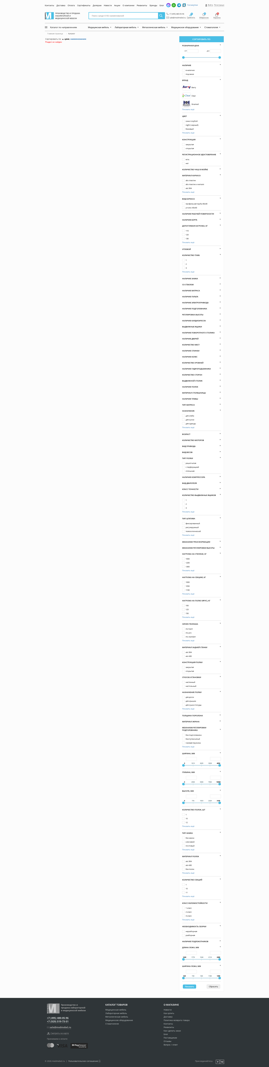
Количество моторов (193, 440)
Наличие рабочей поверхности (198, 214)
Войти (210, 5)
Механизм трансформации (196, 542)
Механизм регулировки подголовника (194, 728)
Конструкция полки (192, 662)
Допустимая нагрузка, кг (195, 226)
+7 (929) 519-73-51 (58, 1021)
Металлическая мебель (116, 1016)
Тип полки (187, 458)
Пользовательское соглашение (83, 1061)
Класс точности (190, 489)
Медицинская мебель (115, 1009)
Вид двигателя (189, 483)
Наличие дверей (190, 338)
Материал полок (190, 856)
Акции (117, 5)
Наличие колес (189, 356)
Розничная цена (190, 45)
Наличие (186, 65)
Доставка (60, 5)
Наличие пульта (190, 296)
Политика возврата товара (177, 1020)
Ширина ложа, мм (191, 966)
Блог (162, 5)
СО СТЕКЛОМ (188, 284)
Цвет (184, 116)
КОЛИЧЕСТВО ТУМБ (191, 255)
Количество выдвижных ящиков (199, 495)
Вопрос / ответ (171, 1044)
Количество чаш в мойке (195, 169)
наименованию (78, 39)
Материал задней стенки (194, 647)
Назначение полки (191, 692)
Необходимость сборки (194, 926)
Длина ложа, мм (190, 947)
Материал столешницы (194, 393)
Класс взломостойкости (194, 903)
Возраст (186, 434)
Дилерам (97, 5)
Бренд (185, 80)
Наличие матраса (191, 290)
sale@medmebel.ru (176, 17)
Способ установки (191, 677)
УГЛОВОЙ (186, 249)
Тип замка (187, 833)
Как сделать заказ (172, 1030)
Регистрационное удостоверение (199, 154)
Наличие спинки (190, 350)
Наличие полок (190, 387)
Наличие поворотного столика (198, 332)
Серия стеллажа (190, 624)
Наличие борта (189, 220)
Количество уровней (192, 362)
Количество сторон (192, 375)
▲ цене (65, 39)
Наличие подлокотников (195, 941)
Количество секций (192, 879)
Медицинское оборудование (119, 1020)
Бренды (153, 5)
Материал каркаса (191, 175)
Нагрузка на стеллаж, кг (194, 554)
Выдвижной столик (192, 381)
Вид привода (189, 446)
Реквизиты (142, 5)
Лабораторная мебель (116, 1013)
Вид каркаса (188, 199)
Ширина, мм (188, 753)
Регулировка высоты (192, 314)
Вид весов (187, 452)
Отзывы (167, 1041)
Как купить (169, 1013)
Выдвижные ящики (192, 326)
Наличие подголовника (194, 308)
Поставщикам (170, 1037)
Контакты (49, 5)
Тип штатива (188, 518)
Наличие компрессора (193, 477)
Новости (108, 5)
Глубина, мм (188, 772)
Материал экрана (191, 721)
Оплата (71, 5)
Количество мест (191, 344)
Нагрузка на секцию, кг (194, 577)
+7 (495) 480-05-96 (176, 14)
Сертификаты (83, 5)
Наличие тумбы (190, 399)
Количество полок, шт (193, 809)
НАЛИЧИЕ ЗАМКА (190, 278)
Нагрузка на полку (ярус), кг (196, 600)
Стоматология (112, 1023)
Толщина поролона (192, 715)
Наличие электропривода (195, 302)
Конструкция (188, 139)
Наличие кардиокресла (194, 320)
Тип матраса (188, 405)
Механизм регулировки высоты (198, 548)
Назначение (188, 411)
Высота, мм (188, 791)
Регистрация (219, 5)
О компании (128, 5)
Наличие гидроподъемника (196, 369)
